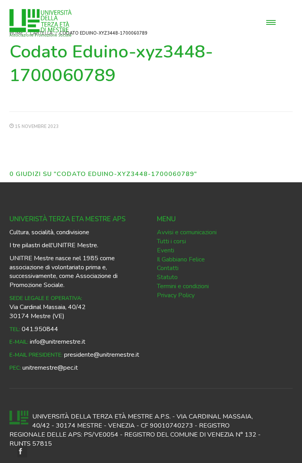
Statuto (167, 277)
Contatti (168, 268)
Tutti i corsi (171, 241)
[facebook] (22, 451)
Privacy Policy (176, 295)
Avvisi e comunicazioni (187, 232)
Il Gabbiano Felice (181, 259)
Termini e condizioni (183, 286)
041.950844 (40, 329)
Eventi (165, 250)
